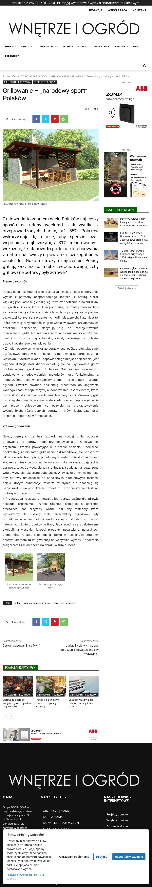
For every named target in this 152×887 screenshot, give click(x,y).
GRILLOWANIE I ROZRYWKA (66, 76)
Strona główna (11, 76)
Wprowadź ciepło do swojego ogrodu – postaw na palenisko (17, 703)
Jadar (17, 602)
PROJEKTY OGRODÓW (44, 82)
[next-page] (11, 716)
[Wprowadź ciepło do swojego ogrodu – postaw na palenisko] (18, 686)
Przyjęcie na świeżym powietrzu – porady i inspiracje (47, 703)
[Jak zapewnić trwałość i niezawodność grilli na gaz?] (84, 686)
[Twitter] (45, 119)
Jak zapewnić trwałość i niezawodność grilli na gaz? (81, 703)
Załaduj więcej (125, 288)
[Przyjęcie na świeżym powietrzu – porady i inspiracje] (51, 686)
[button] (144, 65)
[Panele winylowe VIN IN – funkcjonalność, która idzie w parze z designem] (111, 223)
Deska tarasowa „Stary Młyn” (21, 645)
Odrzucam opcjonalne (74, 856)
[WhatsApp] (64, 119)
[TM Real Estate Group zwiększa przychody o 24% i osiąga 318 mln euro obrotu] (111, 255)
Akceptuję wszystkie (129, 856)
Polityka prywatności (19, 874)
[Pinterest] (55, 119)
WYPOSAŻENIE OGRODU (34, 76)
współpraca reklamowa (37, 602)
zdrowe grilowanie (64, 602)
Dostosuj (102, 856)
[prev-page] (5, 716)
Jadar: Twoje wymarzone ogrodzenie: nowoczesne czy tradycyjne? (79, 650)
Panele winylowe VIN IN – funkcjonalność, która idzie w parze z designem (134, 222)
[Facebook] (36, 119)
